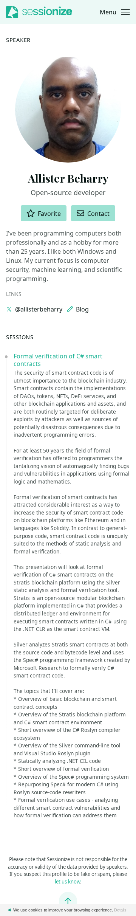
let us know (67, 881)
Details (120, 910)
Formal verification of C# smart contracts (58, 360)
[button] (115, 12)
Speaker (18, 39)
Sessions (20, 336)
